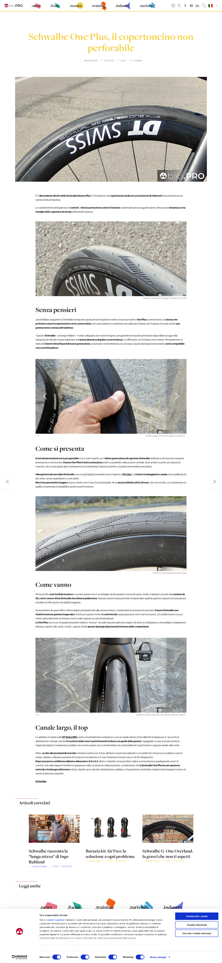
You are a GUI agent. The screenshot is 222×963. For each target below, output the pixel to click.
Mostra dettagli (158, 957)
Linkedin (197, 5)
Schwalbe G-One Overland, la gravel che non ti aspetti (167, 853)
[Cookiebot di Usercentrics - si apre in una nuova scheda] (19, 957)
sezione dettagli (145, 945)
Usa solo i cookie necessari (196, 933)
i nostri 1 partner (55, 920)
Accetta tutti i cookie (197, 916)
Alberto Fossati (90, 60)
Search (204, 6)
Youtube (191, 5)
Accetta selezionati (197, 924)
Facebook (185, 5)
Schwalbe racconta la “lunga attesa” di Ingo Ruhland (49, 856)
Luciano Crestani (39, 866)
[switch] (85, 957)
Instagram (173, 5)
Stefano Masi (95, 861)
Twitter (179, 5)
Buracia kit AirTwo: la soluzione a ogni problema (110, 853)
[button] (177, 396)
